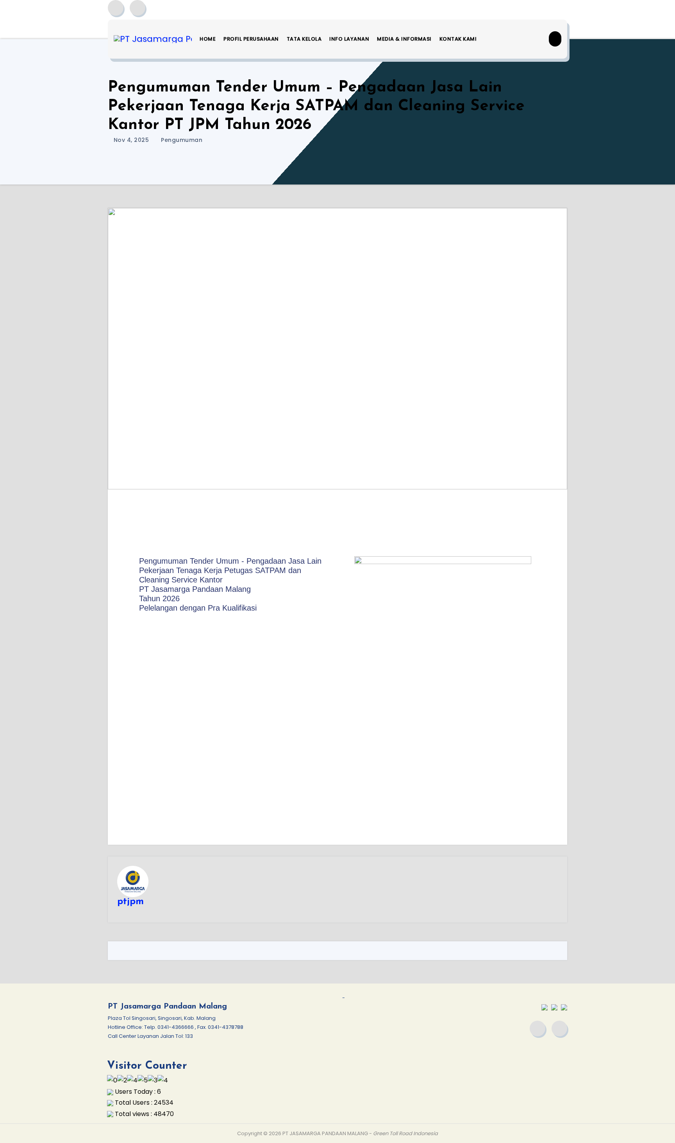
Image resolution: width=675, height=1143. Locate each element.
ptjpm (130, 902)
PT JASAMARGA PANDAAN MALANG (325, 1133)
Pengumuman (181, 140)
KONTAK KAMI (458, 39)
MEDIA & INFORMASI (404, 39)
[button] (555, 39)
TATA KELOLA (304, 39)
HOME (208, 39)
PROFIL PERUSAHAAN (251, 39)
